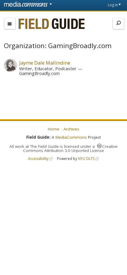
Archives (71, 129)
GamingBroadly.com (39, 73)
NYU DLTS (86, 158)
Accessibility (38, 158)
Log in (113, 4)
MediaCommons (71, 137)
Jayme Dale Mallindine (44, 62)
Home (53, 129)
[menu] (10, 24)
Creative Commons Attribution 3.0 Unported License (70, 148)
